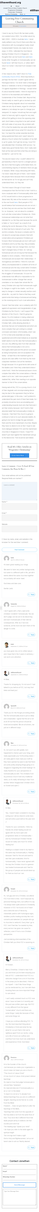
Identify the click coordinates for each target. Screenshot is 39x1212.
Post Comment (19, 550)
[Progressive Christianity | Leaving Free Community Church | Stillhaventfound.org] (6, 558)
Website (4, 524)
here (26, 39)
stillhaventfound (16, 672)
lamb (12, 557)
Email (4, 513)
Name (4, 502)
